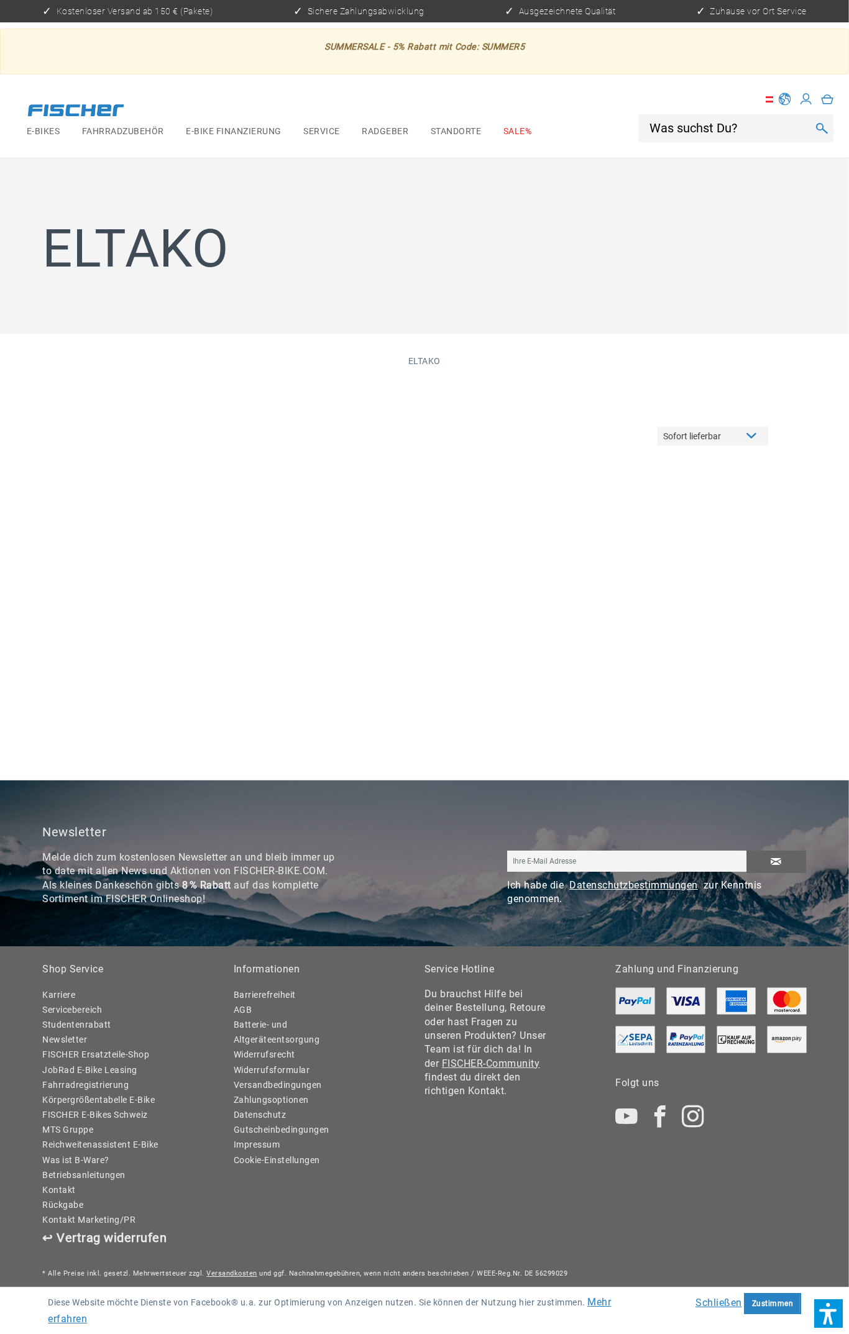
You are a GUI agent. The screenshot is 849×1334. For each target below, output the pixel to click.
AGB (243, 1010)
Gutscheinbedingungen (281, 1130)
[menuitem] (43, 131)
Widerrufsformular (272, 1070)
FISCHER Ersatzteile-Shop (95, 1054)
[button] (828, 1313)
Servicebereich (72, 1010)
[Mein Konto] (806, 99)
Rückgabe (62, 1205)
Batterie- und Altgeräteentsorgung (277, 1032)
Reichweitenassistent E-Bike (100, 1144)
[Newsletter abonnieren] (776, 862)
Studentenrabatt (76, 1025)
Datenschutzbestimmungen (633, 885)
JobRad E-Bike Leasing (89, 1070)
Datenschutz (260, 1115)
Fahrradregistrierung (85, 1085)
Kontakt (59, 1190)
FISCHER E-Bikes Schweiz (95, 1115)
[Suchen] (821, 128)
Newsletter (64, 1039)
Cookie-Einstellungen (277, 1160)
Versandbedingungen (278, 1085)
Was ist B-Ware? (75, 1160)
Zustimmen (773, 1303)
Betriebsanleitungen (84, 1175)
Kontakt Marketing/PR (88, 1220)
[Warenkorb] (827, 99)
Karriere (58, 995)
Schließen (718, 1303)
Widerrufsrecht (264, 1054)
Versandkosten (231, 1273)
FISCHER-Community (491, 1063)
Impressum (257, 1144)
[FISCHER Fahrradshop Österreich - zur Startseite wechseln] (76, 112)
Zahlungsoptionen (271, 1100)
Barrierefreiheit (265, 995)
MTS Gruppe (67, 1130)
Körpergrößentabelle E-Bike (98, 1100)
